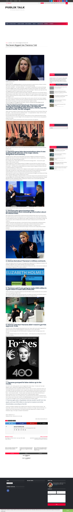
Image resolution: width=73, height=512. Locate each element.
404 (19, 0)
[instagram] (65, 1)
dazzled (15, 84)
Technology (9, 483)
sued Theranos (15, 175)
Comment (44, 423)
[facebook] (50, 1)
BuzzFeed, (18, 47)
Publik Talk (15, 7)
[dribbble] (59, 1)
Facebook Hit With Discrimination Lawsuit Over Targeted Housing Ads (26, 449)
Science (51, 23)
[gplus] (53, 1)
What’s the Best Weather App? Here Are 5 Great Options (41, 3)
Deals (34, 23)
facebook (40, 453)
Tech (14, 42)
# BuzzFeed (10, 420)
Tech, (21, 47)
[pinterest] (55, 1)
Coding (46, 23)
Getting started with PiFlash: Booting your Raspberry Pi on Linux (60, 163)
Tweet (12, 423)
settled (11, 177)
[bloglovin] (57, 1)
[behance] (63, 1)
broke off (7, 178)
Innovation (40, 23)
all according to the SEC (40, 102)
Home (7, 0)
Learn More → (55, 485)
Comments (64, 84)
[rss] (61, 1)
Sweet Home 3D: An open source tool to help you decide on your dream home (60, 167)
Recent (52, 84)
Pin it (33, 423)
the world (18, 84)
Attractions (13, 23)
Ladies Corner (21, 23)
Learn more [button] (3, 511)
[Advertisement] (48, 13)
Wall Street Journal (28, 397)
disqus (26, 453)
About (11, 0)
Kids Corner (28, 23)
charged (11, 88)
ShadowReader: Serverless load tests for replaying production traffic (60, 96)
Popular (59, 84)
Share (22, 423)
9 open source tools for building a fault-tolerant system (60, 100)
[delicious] (66, 1)
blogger (12, 453)
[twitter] (52, 1)
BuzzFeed (10, 42)
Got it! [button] (68, 510)
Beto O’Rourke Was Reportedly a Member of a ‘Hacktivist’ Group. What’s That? (40, 449)
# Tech (14, 420)
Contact (15, 0)
